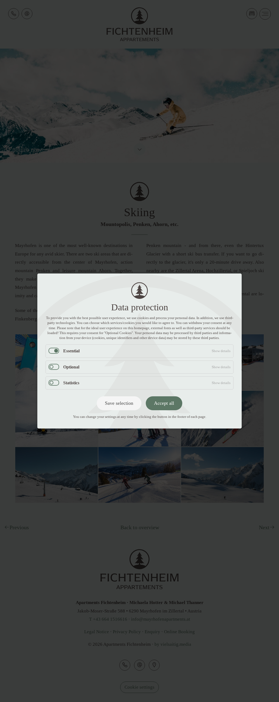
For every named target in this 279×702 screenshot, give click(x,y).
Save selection (119, 403)
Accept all (164, 403)
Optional (71, 367)
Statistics (71, 382)
